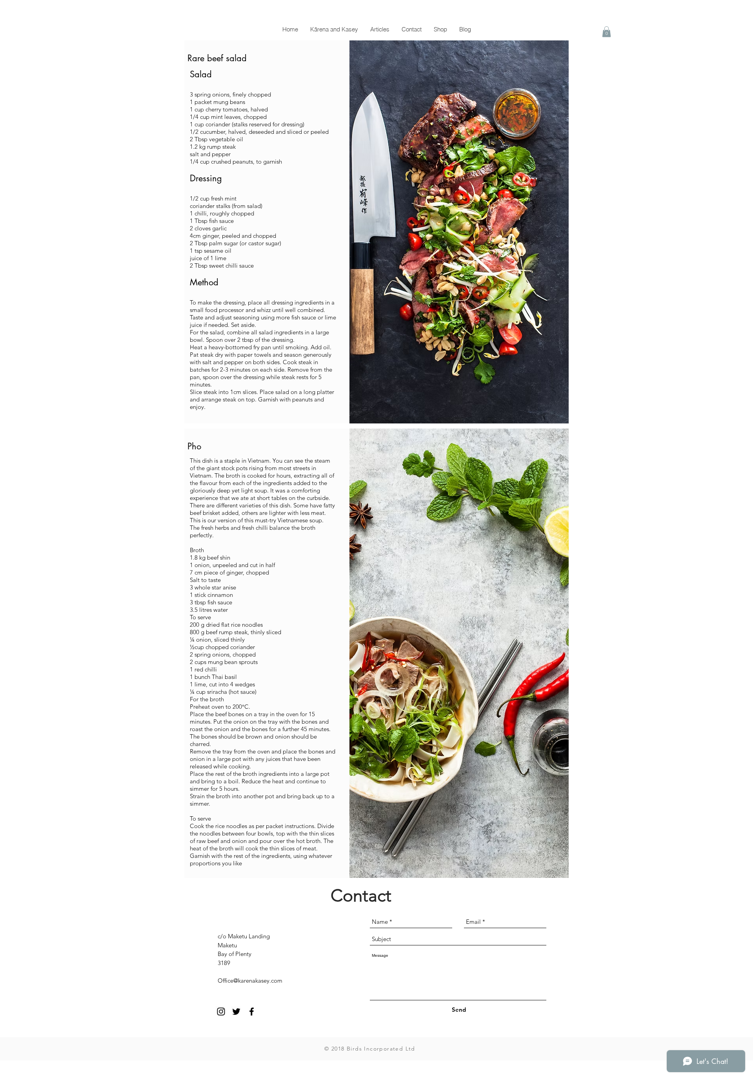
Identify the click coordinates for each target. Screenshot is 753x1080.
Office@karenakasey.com (250, 980)
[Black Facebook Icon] (251, 1011)
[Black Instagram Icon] (221, 1011)
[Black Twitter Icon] (236, 1011)
